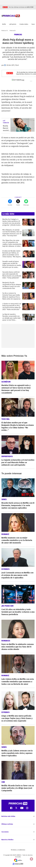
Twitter (18, 205)
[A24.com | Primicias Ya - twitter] (16, 808)
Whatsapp (26, 205)
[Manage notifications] (31, 858)
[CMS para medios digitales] (18, 864)
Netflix (4, 24)
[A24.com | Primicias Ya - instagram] (27, 808)
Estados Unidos (24, 24)
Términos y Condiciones (18, 850)
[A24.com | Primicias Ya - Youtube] (21, 808)
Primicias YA (4, 30)
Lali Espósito (12, 24)
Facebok (10, 205)
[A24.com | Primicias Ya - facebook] (11, 808)
